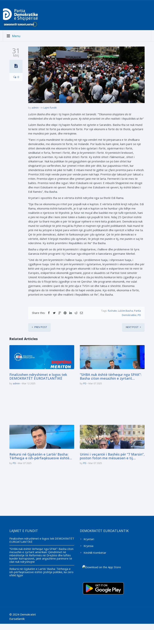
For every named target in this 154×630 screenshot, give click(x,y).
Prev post (40, 327)
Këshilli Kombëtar (95, 552)
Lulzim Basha (125, 310)
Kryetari (89, 539)
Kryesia (88, 546)
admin (35, 107)
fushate (112, 310)
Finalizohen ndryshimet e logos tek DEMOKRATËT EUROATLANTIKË (38, 376)
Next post (132, 327)
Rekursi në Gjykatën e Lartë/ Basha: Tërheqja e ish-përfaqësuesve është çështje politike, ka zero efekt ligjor (39, 456)
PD (139, 315)
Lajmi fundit (50, 107)
